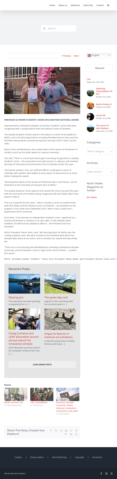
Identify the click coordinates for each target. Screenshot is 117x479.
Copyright (79, 457)
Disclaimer (97, 457)
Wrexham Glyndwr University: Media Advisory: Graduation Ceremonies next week (67, 406)
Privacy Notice (37, 457)
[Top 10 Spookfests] (41, 394)
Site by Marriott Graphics (14, 473)
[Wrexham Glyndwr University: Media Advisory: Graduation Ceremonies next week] (67, 394)
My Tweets (92, 197)
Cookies (18, 457)
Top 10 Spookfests (39, 402)
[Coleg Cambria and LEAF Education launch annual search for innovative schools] (24, 319)
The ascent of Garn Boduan (102, 127)
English (95, 55)
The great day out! (56, 297)
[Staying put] (24, 284)
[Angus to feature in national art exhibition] (60, 319)
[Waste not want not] (15, 394)
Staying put (16, 297)
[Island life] (90, 114)
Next (76, 55)
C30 (88, 79)
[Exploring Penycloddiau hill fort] (90, 90)
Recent (99, 68)
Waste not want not (13, 402)
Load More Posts (42, 364)
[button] (108, 5)
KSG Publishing (59, 457)
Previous (67, 55)
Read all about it (104, 104)
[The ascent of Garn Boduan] (90, 126)
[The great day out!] (60, 284)
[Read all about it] (90, 103)
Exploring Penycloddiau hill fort (104, 91)
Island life (100, 115)
